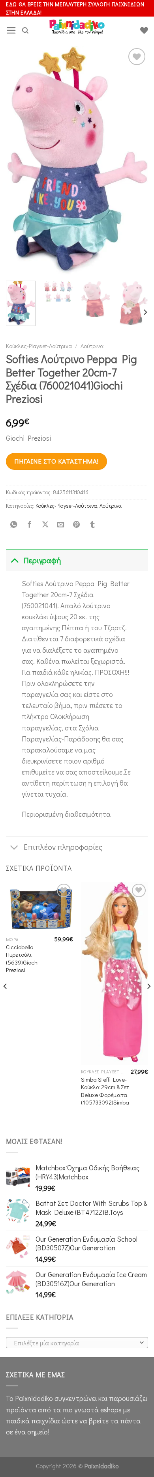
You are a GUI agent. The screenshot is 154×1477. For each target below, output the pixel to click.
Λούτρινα (92, 346)
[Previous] (18, 160)
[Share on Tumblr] (92, 525)
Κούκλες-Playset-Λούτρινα (39, 346)
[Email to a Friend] (61, 525)
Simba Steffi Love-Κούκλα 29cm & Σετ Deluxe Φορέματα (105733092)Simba (105, 1091)
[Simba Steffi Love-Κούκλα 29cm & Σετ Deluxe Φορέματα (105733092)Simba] (114, 973)
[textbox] (75, 1342)
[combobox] (77, 1342)
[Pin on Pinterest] (76, 525)
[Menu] (11, 30)
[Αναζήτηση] (25, 30)
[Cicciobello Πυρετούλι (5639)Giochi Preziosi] (39, 907)
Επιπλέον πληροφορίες (63, 847)
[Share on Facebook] (29, 525)
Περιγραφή (42, 560)
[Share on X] (45, 525)
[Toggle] (14, 560)
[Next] (135, 160)
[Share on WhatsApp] (14, 525)
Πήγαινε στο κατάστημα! (56, 461)
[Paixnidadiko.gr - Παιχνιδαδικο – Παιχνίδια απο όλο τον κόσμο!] (77, 30)
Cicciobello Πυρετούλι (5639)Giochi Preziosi (22, 958)
